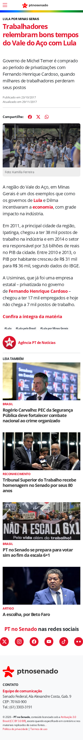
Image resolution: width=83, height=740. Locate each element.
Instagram (19, 641)
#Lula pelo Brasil (26, 328)
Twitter (4, 641)
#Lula (8, 328)
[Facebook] (30, 117)
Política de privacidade (15, 729)
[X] (38, 117)
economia (43, 207)
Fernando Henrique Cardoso (38, 291)
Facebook (34, 641)
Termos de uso (38, 729)
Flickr (78, 641)
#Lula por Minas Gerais (54, 328)
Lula (37, 200)
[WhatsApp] (47, 117)
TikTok (63, 641)
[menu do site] (5, 5)
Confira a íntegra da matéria (32, 316)
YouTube (48, 641)
